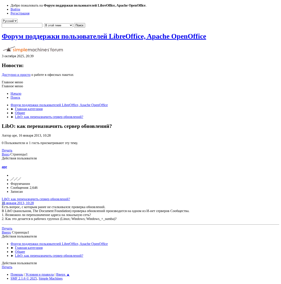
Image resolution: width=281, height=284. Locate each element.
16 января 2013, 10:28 (18, 203)
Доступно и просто (16, 75)
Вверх (6, 232)
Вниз (5, 154)
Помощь (17, 274)
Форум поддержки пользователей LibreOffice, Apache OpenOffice (104, 36)
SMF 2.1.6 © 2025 (24, 278)
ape (4, 167)
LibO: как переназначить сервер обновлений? (36, 199)
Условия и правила (39, 274)
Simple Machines (51, 278)
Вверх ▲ (63, 274)
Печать (7, 150)
